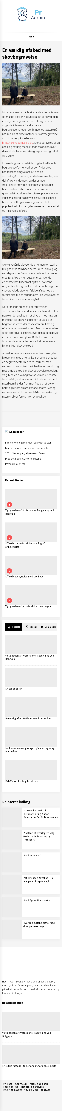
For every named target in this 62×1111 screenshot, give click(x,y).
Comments (50, 627)
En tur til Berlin (13, 688)
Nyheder (18, 431)
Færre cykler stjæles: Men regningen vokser (28, 442)
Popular (15, 627)
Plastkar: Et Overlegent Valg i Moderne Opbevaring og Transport (39, 836)
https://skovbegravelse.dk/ (17, 142)
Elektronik (21, 1084)
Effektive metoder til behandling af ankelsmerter (29, 1066)
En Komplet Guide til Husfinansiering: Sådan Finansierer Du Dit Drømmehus (40, 814)
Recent (33, 627)
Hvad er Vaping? (32, 855)
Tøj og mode (31, 1090)
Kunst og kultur (12, 1090)
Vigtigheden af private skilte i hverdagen (28, 606)
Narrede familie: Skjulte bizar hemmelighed (27, 448)
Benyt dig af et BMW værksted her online (28, 718)
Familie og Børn (39, 1084)
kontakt (45, 1090)
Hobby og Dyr (11, 1087)
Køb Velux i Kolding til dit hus (21, 781)
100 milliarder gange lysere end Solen (25, 453)
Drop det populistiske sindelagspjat (23, 458)
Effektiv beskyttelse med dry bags (24, 576)
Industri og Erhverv (32, 1087)
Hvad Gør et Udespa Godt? (38, 900)
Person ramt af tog (15, 464)
